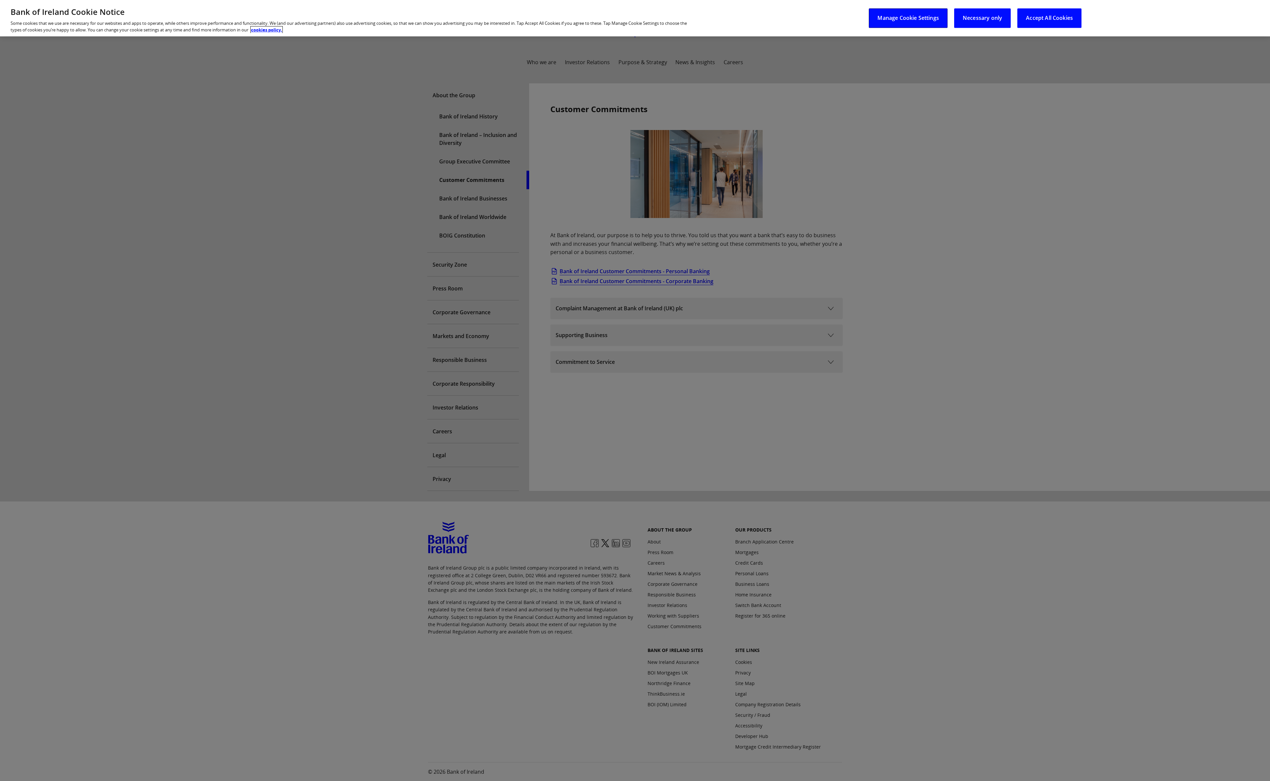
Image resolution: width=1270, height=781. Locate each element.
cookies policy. (266, 30)
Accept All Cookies (1049, 18)
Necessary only (982, 18)
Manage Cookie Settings (908, 18)
